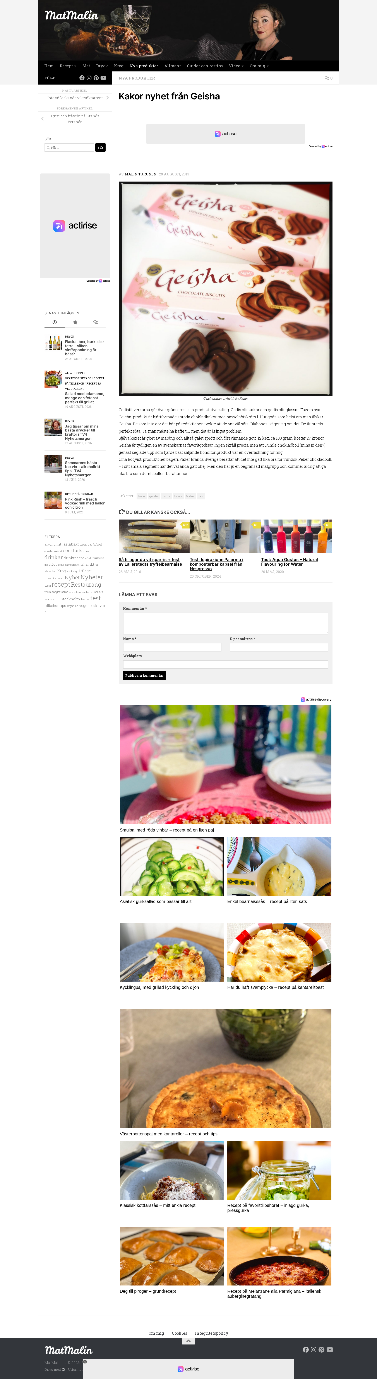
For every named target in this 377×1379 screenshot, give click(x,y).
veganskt (72, 606)
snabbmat (87, 592)
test (201, 496)
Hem (49, 65)
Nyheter (92, 577)
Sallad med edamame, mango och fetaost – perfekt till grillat (84, 398)
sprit (56, 599)
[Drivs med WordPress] (63, 1369)
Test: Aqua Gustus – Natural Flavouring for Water (289, 562)
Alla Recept (74, 373)
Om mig (257, 65)
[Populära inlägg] (75, 322)
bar (90, 544)
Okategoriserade (78, 378)
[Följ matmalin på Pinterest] (96, 77)
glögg (53, 564)
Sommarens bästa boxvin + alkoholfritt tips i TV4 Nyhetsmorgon (82, 469)
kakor (178, 496)
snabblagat (75, 592)
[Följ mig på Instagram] (89, 77)
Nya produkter (144, 65)
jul (96, 564)
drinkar (54, 557)
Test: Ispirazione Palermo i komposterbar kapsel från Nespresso (216, 564)
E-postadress (242, 638)
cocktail (58, 551)
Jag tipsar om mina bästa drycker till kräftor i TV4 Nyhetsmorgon (82, 432)
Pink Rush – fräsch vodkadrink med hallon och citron (85, 503)
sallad (64, 592)
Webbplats (132, 655)
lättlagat (85, 571)
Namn (129, 638)
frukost (98, 558)
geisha (154, 496)
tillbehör (52, 605)
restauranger (52, 592)
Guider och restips (205, 65)
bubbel (97, 544)
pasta (48, 585)
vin (102, 605)
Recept (66, 65)
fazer (141, 496)
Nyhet (190, 496)
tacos (85, 599)
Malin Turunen (140, 174)
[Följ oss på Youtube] (103, 77)
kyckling (72, 571)
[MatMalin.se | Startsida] (72, 15)
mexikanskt (54, 578)
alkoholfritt (54, 544)
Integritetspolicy (211, 1333)
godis (166, 496)
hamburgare (72, 564)
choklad (49, 551)
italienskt (86, 564)
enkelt (88, 558)
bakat (83, 544)
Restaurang (86, 584)
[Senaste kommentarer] (95, 322)
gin (46, 564)
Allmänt (172, 65)
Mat (86, 65)
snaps (48, 599)
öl (46, 612)
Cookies (179, 1333)
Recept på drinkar (79, 494)
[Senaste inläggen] (55, 322)
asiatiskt (71, 544)
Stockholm (70, 598)
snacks (98, 592)
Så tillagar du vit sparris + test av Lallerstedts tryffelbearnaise (150, 562)
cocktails (72, 550)
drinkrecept (74, 558)
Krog (118, 65)
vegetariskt (89, 605)
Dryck (102, 65)
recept (61, 584)
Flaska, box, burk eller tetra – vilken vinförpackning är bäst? (84, 348)
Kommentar (135, 608)
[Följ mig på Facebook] (82, 77)
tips (63, 605)
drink (86, 551)
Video (234, 65)
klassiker (51, 571)
